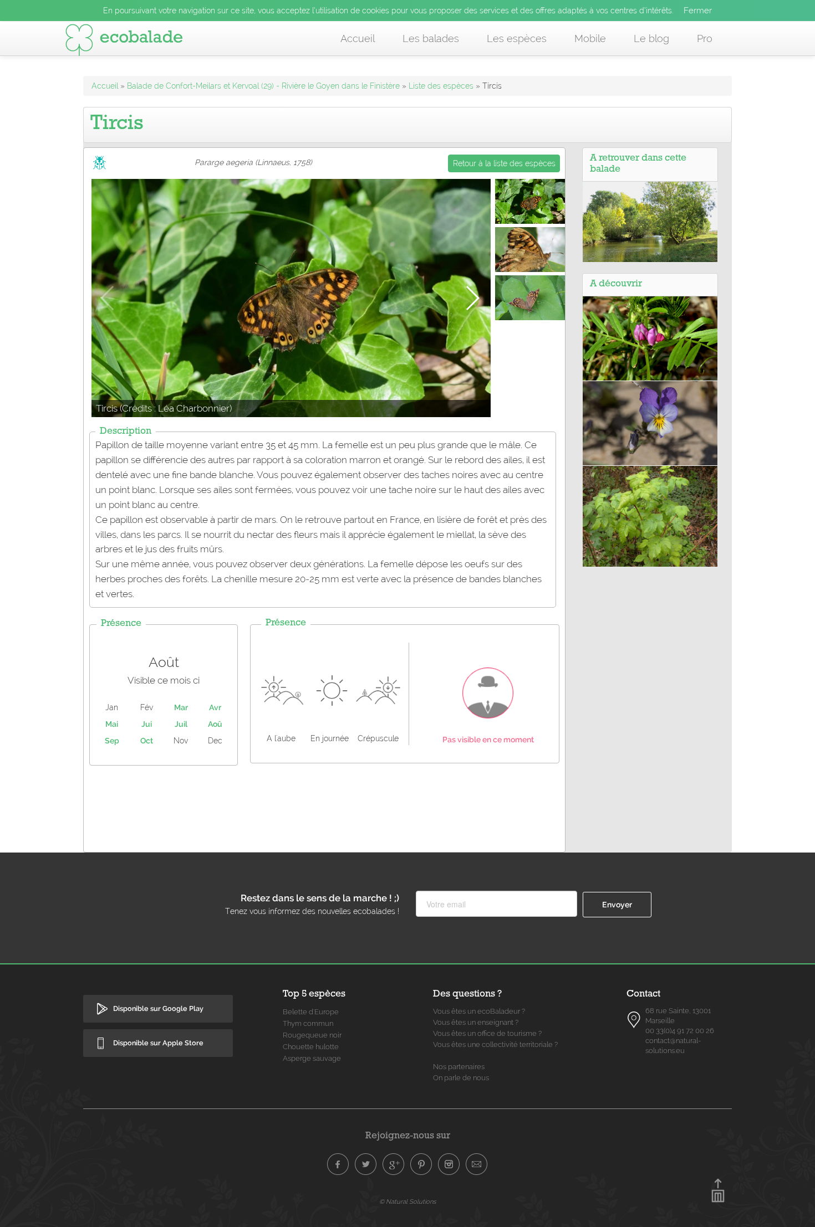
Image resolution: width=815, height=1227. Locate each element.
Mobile (590, 38)
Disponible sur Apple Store (158, 1043)
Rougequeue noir (312, 1035)
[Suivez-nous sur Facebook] (338, 1164)
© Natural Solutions (407, 1201)
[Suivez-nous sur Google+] (394, 1164)
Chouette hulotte (311, 1047)
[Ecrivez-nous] (477, 1164)
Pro (704, 38)
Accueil (357, 38)
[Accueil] (124, 42)
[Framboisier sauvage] (650, 515)
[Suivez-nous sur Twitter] (366, 1164)
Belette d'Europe (311, 1012)
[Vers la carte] (634, 1020)
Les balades (431, 38)
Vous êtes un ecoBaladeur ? (479, 1011)
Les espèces (517, 38)
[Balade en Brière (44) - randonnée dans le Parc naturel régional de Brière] (650, 221)
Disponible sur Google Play (158, 1008)
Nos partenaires (459, 1066)
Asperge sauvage (312, 1058)
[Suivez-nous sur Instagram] (449, 1164)
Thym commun (308, 1023)
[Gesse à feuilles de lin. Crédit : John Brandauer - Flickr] (650, 337)
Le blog (651, 38)
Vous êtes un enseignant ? (475, 1022)
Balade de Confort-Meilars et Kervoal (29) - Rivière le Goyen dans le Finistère (263, 85)
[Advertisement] (324, 806)
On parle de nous (461, 1078)
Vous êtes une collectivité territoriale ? (495, 1044)
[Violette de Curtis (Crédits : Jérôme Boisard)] (650, 422)
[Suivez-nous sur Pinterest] (421, 1164)
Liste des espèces (441, 85)
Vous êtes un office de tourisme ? (487, 1033)
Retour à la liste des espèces (504, 163)
